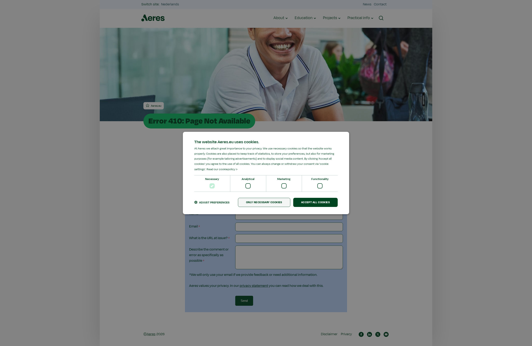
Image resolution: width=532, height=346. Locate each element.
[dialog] (266, 173)
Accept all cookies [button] (315, 202)
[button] (212, 202)
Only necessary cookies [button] (264, 202)
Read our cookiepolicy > (222, 169)
